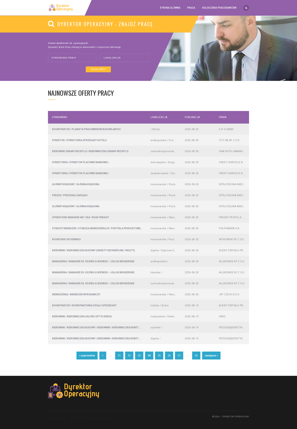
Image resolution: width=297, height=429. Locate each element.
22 (129, 355)
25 (159, 355)
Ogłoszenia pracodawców (97, 418)
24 (149, 355)
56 (196, 355)
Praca (74, 418)
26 (169, 355)
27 (179, 355)
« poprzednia (87, 355)
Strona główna (57, 418)
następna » (211, 355)
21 (119, 355)
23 (139, 355)
